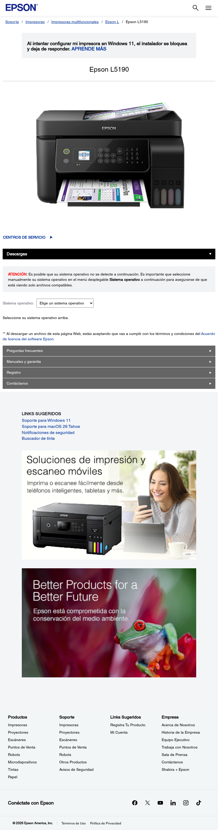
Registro (14, 372)
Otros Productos (73, 762)
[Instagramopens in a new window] (186, 802)
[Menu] (208, 8)
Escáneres (17, 740)
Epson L (112, 22)
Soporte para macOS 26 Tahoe (51, 426)
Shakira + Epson (175, 769)
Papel (12, 777)
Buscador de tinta (38, 438)
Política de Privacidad (105, 823)
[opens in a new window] (198, 802)
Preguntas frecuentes (25, 351)
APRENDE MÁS (89, 48)
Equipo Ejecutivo (176, 740)
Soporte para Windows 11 (46, 420)
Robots (14, 754)
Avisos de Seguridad (76, 769)
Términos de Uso (73, 823)
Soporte (12, 22)
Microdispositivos (22, 762)
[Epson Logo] (21, 7)
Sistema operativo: (18, 303)
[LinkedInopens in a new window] (173, 802)
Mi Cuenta (119, 732)
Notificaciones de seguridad (48, 432)
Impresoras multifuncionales (75, 22)
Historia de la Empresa (181, 732)
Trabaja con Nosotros (180, 747)
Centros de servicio (24, 237)
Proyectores (18, 732)
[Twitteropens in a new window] (147, 802)
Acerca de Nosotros (178, 725)
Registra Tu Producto (127, 725)
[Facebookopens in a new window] (135, 802)
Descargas (17, 253)
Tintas (13, 769)
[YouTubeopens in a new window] (160, 802)
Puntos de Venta (21, 747)
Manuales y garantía (24, 361)
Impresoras (35, 22)
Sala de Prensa (174, 754)
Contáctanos (17, 383)
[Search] (195, 8)
